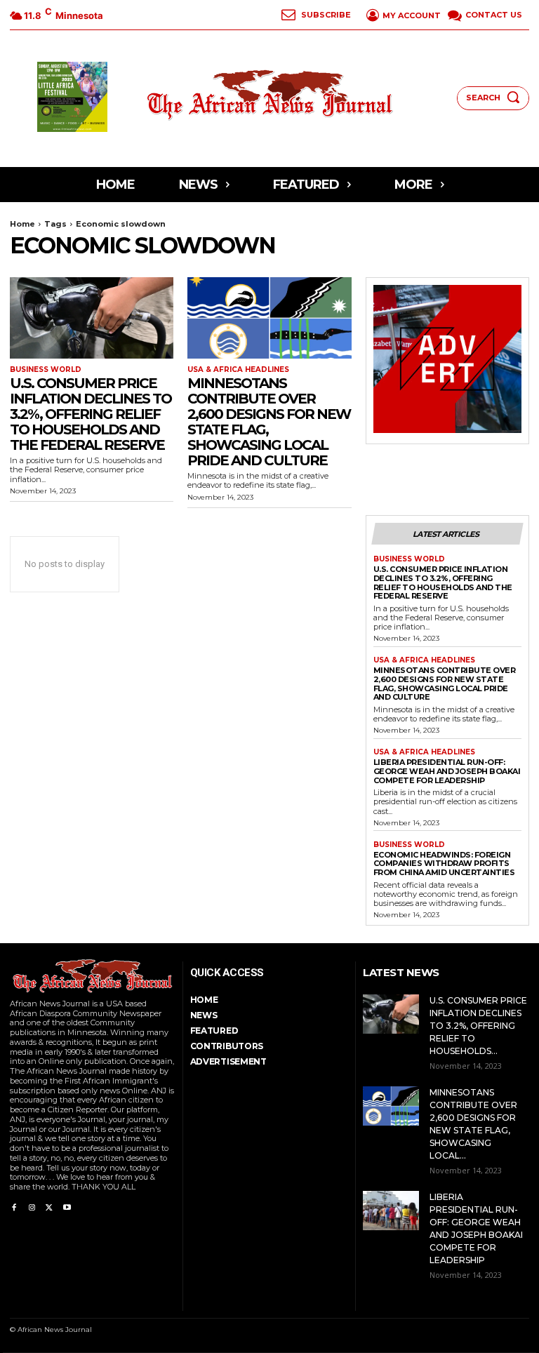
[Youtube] (67, 1205)
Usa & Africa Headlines (238, 370)
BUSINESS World (45, 370)
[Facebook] (13, 1205)
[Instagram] (31, 1205)
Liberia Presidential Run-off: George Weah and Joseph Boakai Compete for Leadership (447, 771)
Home (22, 224)
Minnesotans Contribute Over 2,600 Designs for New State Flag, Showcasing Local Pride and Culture (268, 422)
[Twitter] (49, 1205)
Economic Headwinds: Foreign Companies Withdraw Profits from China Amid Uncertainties (444, 863)
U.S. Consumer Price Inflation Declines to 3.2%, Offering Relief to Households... (478, 1025)
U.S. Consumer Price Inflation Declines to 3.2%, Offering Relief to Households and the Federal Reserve (90, 414)
